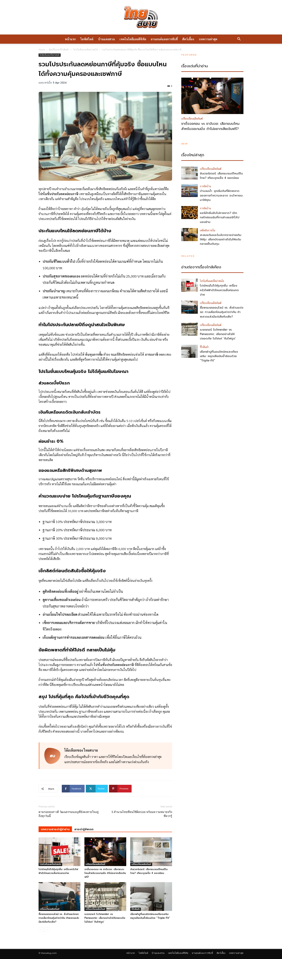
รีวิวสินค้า (135, 909)
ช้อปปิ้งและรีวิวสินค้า (59, 49)
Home (42, 49)
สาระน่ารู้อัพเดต (83, 829)
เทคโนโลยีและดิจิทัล (133, 39)
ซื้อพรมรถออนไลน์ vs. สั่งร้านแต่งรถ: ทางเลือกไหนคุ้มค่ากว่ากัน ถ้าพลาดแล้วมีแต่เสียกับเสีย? (59, 918)
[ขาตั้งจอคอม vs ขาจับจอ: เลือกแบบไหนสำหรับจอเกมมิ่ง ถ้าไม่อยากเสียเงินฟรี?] (105, 851)
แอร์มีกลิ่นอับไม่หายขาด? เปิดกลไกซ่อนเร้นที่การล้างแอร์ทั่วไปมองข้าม (219, 217)
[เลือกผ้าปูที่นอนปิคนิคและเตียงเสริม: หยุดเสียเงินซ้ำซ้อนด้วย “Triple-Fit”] (151, 896)
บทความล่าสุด (208, 39)
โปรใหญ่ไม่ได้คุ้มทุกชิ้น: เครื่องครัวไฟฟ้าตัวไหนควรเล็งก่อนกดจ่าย (58, 871)
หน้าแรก (70, 39)
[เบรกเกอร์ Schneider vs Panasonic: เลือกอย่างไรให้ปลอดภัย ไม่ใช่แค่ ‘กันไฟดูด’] (105, 896)
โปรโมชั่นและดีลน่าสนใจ (85, 49)
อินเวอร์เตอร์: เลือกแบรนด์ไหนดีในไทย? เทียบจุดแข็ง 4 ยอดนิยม (148, 871)
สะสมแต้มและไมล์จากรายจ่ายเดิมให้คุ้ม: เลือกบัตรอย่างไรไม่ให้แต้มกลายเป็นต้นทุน (220, 239)
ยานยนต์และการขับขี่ (164, 39)
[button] (238, 39)
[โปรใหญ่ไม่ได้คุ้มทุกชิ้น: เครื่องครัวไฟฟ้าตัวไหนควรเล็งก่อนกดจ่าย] (59, 851)
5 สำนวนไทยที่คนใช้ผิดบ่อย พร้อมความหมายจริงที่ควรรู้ (141, 814)
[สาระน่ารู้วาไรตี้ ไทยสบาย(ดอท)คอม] (141, 17)
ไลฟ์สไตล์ (86, 39)
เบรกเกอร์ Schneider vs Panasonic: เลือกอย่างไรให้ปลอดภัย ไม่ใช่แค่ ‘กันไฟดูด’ (104, 918)
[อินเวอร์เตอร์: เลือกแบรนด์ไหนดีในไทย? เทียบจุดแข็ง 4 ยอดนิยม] (151, 851)
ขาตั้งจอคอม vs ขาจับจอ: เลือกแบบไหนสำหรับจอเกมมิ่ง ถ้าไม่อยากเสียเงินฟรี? (105, 873)
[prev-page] (41, 929)
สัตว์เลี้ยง (188, 39)
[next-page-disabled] (47, 929)
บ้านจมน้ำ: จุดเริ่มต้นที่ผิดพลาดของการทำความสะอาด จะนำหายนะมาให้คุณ (221, 195)
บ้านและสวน (106, 39)
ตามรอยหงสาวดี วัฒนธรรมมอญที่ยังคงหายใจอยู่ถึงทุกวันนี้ (69, 814)
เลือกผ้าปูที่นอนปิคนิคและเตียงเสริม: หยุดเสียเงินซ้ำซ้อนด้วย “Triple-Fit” (150, 916)
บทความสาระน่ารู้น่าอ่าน (55, 829)
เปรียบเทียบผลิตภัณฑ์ (95, 864)
